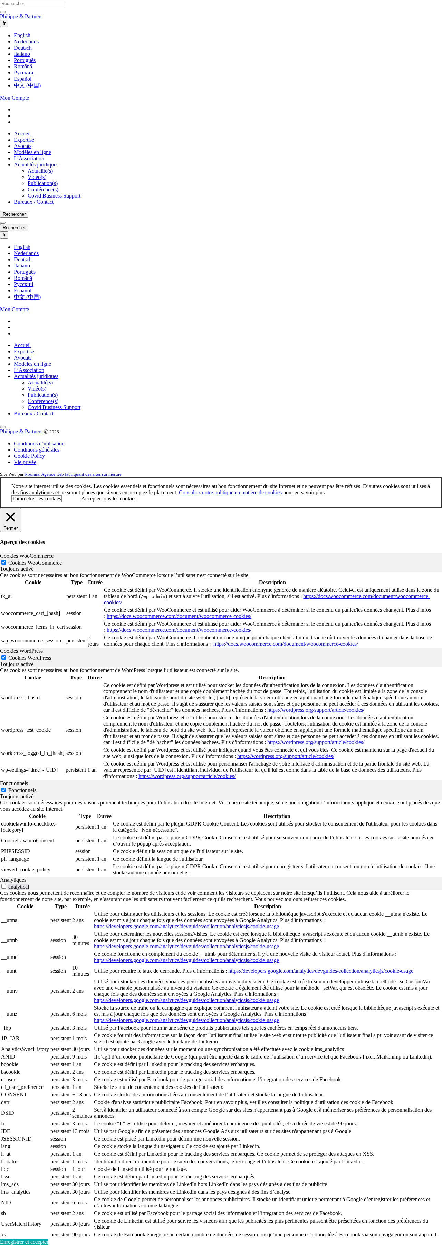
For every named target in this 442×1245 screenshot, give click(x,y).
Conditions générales (36, 450)
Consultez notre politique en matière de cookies (230, 492)
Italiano (22, 54)
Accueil (22, 133)
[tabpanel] (221, 610)
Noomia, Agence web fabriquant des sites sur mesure (73, 474)
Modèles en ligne (32, 152)
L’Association (29, 158)
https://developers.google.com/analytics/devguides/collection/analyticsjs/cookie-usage (186, 926)
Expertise (24, 140)
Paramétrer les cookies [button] (36, 499)
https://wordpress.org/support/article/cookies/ (315, 710)
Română (23, 66)
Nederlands (26, 41)
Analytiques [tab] (13, 880)
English (22, 35)
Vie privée (25, 462)
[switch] (3, 886)
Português (25, 60)
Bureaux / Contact (34, 202)
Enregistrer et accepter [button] (24, 1242)
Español (22, 79)
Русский (23, 72)
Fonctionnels (22, 790)
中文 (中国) (27, 85)
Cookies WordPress (29, 658)
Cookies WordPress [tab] (21, 651)
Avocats (22, 146)
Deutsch (23, 48)
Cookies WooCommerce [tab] (27, 556)
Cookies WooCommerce (35, 563)
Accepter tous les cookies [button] (108, 499)
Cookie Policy (29, 456)
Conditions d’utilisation (39, 443)
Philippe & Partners (21, 16)
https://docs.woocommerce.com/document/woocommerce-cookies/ (179, 616)
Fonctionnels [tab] (14, 783)
